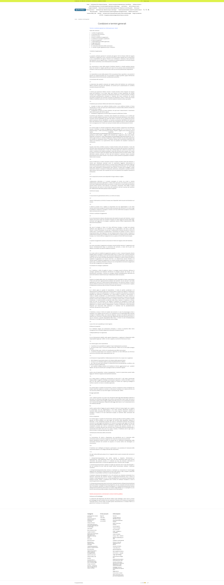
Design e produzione (137, 13)
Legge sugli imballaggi (117, 554)
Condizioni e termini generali (118, 540)
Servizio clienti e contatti (117, 573)
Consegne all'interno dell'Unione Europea (117, 518)
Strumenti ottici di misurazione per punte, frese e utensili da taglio (117, 13)
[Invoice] (141, 582)
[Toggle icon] (144, 10)
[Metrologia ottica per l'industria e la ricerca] (80, 10)
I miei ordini (102, 517)
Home (88, 4)
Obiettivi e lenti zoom (91, 554)
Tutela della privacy (116, 547)
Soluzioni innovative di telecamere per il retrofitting (91, 520)
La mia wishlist (103, 521)
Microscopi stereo (90, 540)
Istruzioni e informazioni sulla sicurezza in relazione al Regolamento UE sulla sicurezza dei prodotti (118, 563)
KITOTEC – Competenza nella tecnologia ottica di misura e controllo (92, 567)
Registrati (102, 515)
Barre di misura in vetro (134, 6)
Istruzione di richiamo (117, 546)
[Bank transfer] (143, 582)
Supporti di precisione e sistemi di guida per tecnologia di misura (113, 11)
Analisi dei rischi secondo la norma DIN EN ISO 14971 (118, 560)
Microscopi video (90, 549)
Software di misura (91, 522)
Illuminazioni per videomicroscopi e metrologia (90, 543)
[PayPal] (145, 582)
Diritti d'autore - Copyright (118, 552)
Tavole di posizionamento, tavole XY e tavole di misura (92, 547)
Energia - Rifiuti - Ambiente (118, 535)
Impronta (114, 515)
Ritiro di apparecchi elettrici (118, 551)
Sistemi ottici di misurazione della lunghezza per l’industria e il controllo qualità (92, 535)
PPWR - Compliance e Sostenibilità (117, 532)
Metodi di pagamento (117, 549)
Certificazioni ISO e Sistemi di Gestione (99, 4)
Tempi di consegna (116, 527)
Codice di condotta (116, 534)
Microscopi (89, 538)
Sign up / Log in (146, 1)
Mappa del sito (116, 571)
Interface (99, 13)
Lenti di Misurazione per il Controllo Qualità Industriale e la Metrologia (92, 525)
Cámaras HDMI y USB (91, 13)
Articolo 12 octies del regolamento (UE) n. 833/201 (117, 543)
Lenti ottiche (89, 528)
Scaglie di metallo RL (93, 8)
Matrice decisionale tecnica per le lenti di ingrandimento (118, 575)
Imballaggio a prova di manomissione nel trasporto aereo (118, 568)
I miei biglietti (102, 519)
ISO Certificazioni (116, 529)
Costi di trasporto (116, 526)
